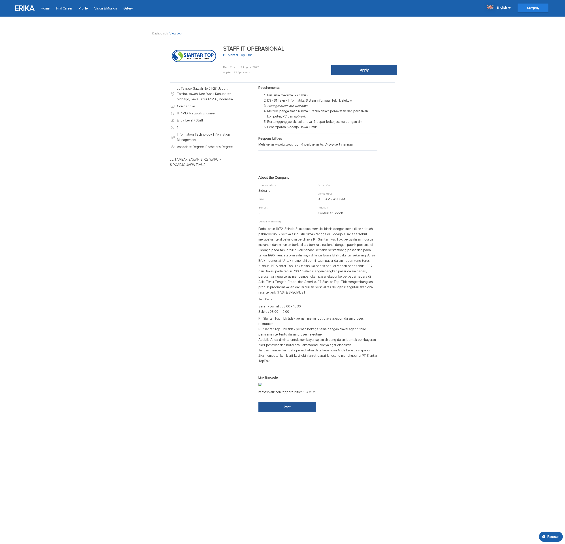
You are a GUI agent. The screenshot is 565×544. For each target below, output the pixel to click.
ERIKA (24, 8)
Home (45, 8)
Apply (364, 70)
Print (287, 407)
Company (533, 8)
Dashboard (159, 33)
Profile (83, 8)
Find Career (64, 8)
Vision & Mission (105, 8)
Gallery (128, 8)
